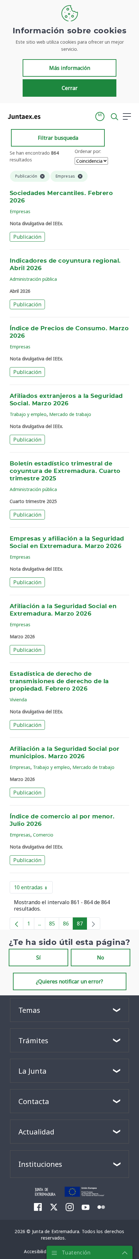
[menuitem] (38, 1207)
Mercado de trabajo (70, 414)
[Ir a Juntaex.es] (22, 116)
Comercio (43, 835)
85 (54, 925)
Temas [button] (29, 1010)
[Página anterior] (16, 923)
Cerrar (70, 88)
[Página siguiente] (93, 923)
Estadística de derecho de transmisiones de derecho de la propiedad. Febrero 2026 (59, 681)
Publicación (27, 236)
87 (82, 925)
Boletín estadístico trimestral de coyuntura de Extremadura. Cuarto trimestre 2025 (65, 471)
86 (68, 925)
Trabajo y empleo (28, 414)
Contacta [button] (33, 1101)
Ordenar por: (88, 151)
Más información (69, 67)
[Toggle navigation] (49, 116)
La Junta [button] (32, 1071)
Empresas (20, 211)
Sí (38, 957)
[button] (99, 116)
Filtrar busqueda (58, 137)
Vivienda (18, 699)
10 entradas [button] (33, 888)
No (100, 957)
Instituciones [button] (40, 1164)
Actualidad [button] (36, 1131)
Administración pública (33, 279)
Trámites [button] (33, 1040)
